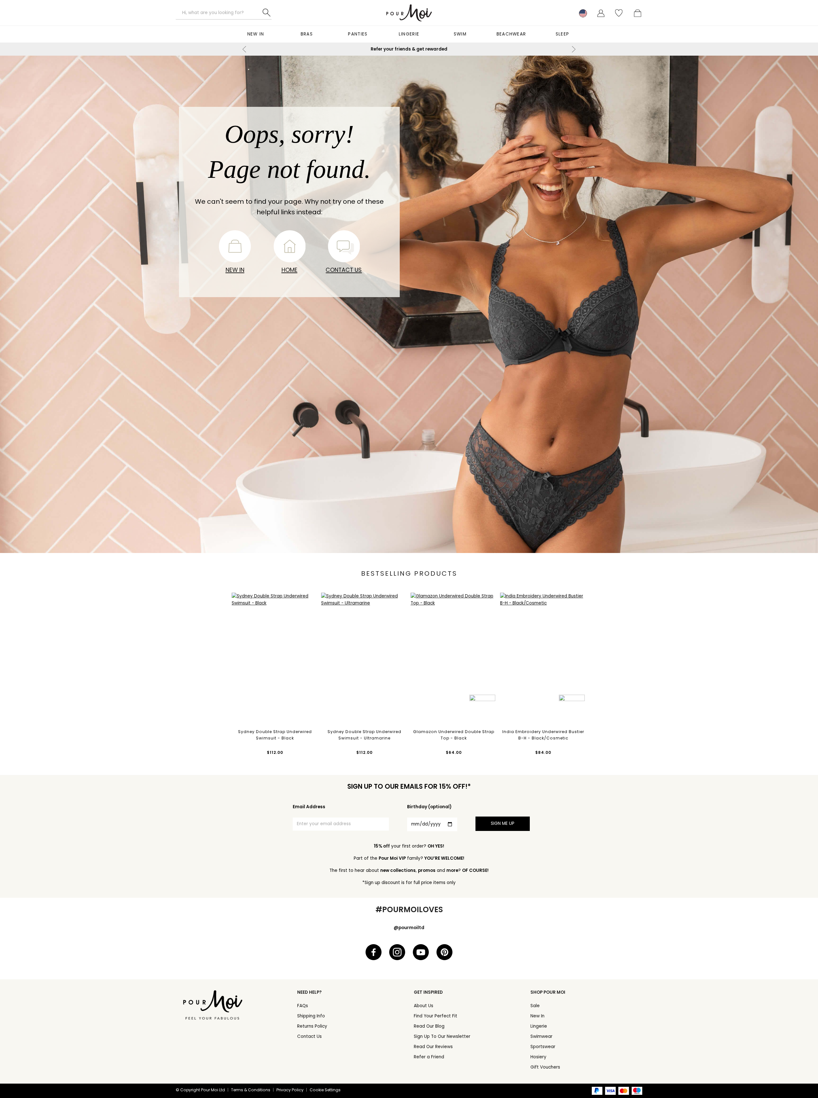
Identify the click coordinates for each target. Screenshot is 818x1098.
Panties (357, 34)
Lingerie (409, 34)
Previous (244, 49)
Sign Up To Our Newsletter (442, 1036)
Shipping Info (311, 1016)
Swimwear (541, 1036)
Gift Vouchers (545, 1067)
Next (573, 49)
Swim (460, 34)
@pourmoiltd (409, 928)
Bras (307, 34)
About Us (423, 1006)
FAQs (302, 1006)
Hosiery (538, 1057)
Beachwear (511, 34)
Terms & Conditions (250, 1090)
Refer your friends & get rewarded (409, 49)
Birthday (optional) (429, 807)
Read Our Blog (429, 1026)
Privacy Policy (290, 1090)
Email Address (309, 807)
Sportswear (542, 1047)
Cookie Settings (325, 1090)
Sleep (562, 34)
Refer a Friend (429, 1057)
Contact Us (344, 270)
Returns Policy (312, 1026)
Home (289, 270)
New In (255, 34)
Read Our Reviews (433, 1047)
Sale (535, 1006)
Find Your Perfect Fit (435, 1016)
